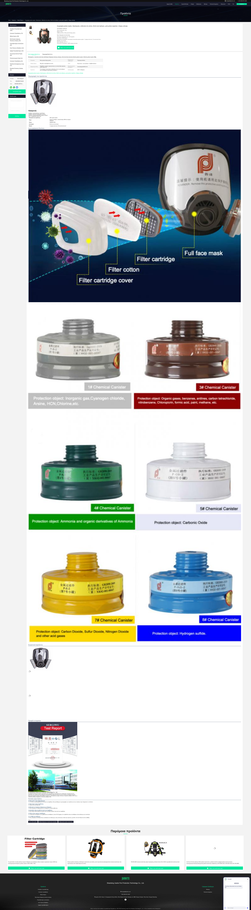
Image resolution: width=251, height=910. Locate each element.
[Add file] (225, 907)
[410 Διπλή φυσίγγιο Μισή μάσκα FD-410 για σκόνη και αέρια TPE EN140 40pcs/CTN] (96, 848)
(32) (16, 44)
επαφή (192, 4)
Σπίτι (9, 20)
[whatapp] (14, 87)
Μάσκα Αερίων (20, 20)
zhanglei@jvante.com (230, 0)
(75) (16, 33)
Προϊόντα (177, 4)
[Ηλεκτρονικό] (17, 87)
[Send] (248, 907)
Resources (223, 4)
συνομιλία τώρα (17, 91)
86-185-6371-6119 (243, 0)
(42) (16, 50)
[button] (9, 851)
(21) (16, 61)
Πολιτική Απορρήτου (214, 4)
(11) (16, 58)
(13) (17, 64)
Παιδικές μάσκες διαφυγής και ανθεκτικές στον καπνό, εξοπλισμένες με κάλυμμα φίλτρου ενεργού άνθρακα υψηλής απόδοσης (212, 862)
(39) (14, 36)
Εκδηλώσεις (198, 4)
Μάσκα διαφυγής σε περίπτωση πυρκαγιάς (48, 821)
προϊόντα (14, 20)
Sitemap (205, 4)
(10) (17, 48)
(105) (16, 29)
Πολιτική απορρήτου (208, 892)
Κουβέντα (242, 4)
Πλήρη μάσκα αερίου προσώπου (66, 821)
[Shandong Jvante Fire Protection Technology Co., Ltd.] (8, 4)
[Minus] (248, 879)
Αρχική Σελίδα (169, 4)
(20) (15, 40)
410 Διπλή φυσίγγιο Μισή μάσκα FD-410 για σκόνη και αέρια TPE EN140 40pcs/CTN (95, 861)
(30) (16, 54)
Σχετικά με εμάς (184, 4)
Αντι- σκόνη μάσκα (33, 821)
